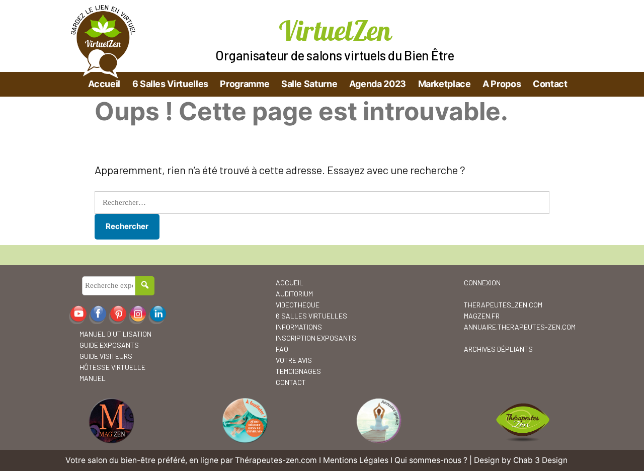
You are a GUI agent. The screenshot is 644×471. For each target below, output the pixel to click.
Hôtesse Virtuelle (112, 367)
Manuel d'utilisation (115, 334)
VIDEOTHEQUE (297, 304)
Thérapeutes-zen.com (276, 460)
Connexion (482, 282)
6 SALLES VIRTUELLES (311, 315)
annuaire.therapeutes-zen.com (520, 327)
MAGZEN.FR (482, 315)
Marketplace (444, 83)
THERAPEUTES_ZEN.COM (503, 304)
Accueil (104, 83)
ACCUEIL (289, 282)
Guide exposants (109, 345)
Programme (244, 83)
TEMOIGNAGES (298, 371)
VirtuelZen (335, 30)
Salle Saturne (309, 83)
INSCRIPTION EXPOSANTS (316, 338)
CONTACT (291, 382)
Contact (550, 83)
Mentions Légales (355, 460)
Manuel (92, 378)
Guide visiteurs (105, 356)
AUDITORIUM (294, 293)
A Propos (501, 83)
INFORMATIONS (299, 327)
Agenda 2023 (377, 83)
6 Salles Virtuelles (170, 83)
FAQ (282, 349)
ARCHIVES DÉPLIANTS (498, 349)
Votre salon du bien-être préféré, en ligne (141, 460)
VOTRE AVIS (294, 360)
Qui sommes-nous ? (430, 460)
